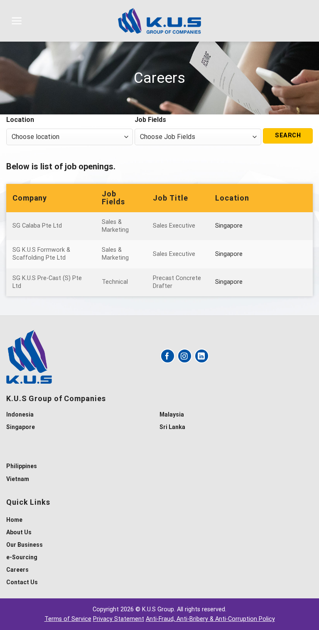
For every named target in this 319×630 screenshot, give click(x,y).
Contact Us (22, 582)
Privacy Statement (118, 619)
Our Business (24, 544)
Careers (17, 569)
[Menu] (16, 20)
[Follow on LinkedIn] (201, 356)
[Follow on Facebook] (167, 356)
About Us (19, 532)
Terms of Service (67, 619)
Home (14, 519)
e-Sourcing (21, 557)
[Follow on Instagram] (184, 356)
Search (288, 135)
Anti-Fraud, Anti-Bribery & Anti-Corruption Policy (210, 619)
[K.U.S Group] (159, 20)
